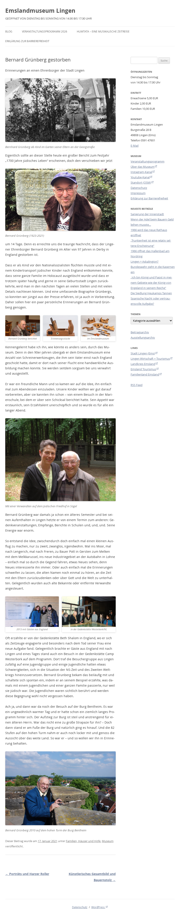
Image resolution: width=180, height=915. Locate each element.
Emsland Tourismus (143, 369)
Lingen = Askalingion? (144, 261)
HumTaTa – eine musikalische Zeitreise (103, 31)
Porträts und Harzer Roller (27, 874)
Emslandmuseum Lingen (40, 10)
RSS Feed (136, 385)
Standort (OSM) (141, 182)
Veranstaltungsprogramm (147, 161)
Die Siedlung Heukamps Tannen (151, 293)
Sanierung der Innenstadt (147, 214)
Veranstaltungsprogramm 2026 (44, 31)
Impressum (138, 193)
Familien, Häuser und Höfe (83, 841)
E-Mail (135, 146)
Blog (8, 31)
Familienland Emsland (145, 374)
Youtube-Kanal (140, 177)
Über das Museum (143, 167)
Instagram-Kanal (141, 172)
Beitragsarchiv (140, 332)
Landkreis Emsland (143, 364)
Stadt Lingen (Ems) (143, 353)
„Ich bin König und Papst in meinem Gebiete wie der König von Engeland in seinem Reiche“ (151, 282)
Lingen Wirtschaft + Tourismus (150, 359)
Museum (107, 841)
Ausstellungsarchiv (143, 337)
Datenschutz (139, 188)
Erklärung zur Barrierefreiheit (27, 41)
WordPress (98, 907)
